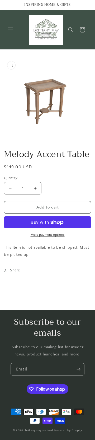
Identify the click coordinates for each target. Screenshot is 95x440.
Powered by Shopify (68, 430)
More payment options (48, 235)
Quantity (10, 178)
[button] (10, 30)
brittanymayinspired (39, 430)
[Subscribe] (78, 369)
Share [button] (15, 270)
